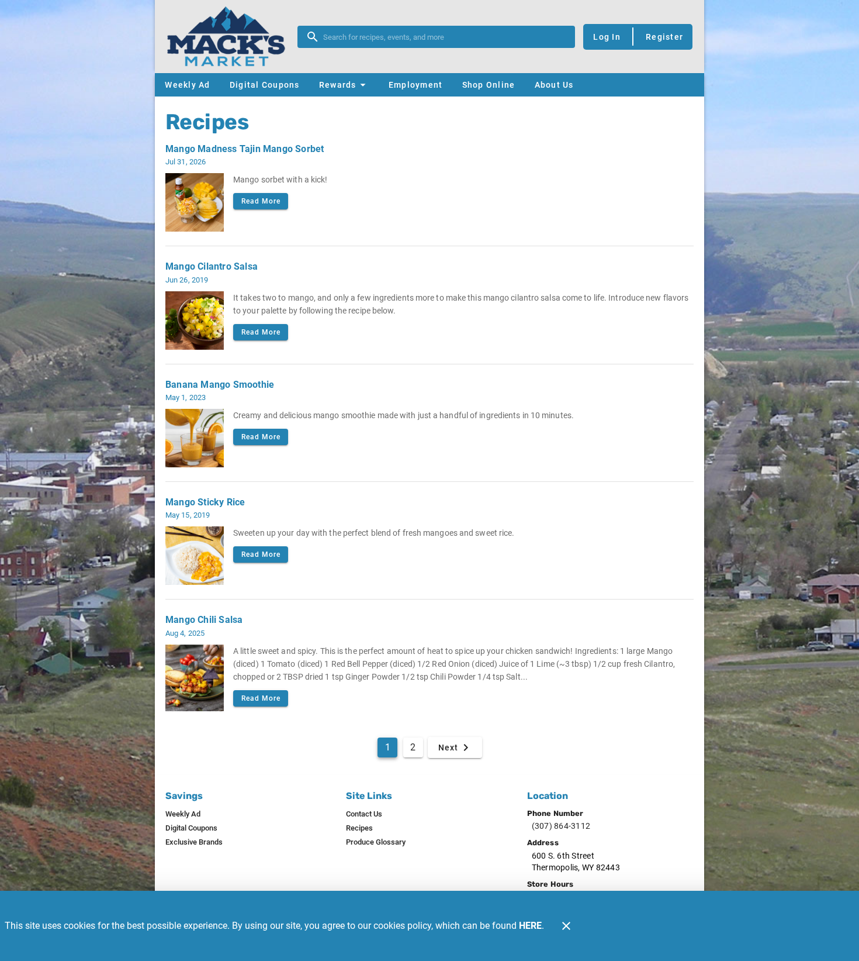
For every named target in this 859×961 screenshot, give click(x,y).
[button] (344, 85)
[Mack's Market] (229, 36)
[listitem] (182, 814)
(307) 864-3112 (561, 826)
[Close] (566, 925)
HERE (530, 925)
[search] (444, 36)
